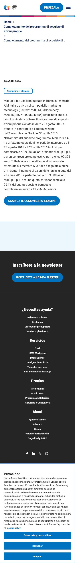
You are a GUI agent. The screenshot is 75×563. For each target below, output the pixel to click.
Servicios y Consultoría (37, 402)
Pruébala (51, 7)
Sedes (37, 429)
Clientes (37, 424)
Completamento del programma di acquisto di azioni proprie (34, 29)
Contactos (37, 322)
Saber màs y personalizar (37, 535)
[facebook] (27, 453)
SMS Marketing (37, 353)
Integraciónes (37, 357)
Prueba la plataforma (37, 331)
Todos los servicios (37, 367)
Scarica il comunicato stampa (32, 201)
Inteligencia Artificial (37, 362)
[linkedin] (34, 453)
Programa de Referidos (37, 398)
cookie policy (14, 528)
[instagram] (46, 453)
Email (37, 348)
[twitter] (40, 453)
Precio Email (37, 388)
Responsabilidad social (37, 433)
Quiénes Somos (37, 419)
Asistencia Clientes (37, 317)
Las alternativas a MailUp (37, 371)
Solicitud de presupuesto (37, 326)
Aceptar (37, 556)
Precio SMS (37, 393)
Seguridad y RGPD (37, 438)
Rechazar (37, 545)
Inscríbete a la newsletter (37, 277)
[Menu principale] (67, 7)
